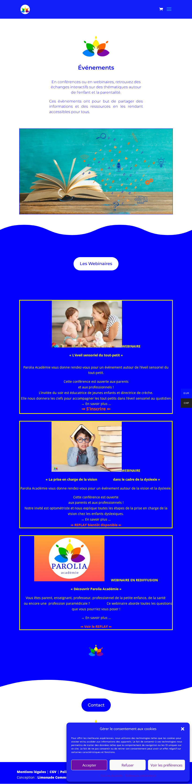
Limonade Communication (59, 777)
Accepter (89, 765)
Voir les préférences (166, 765)
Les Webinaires (96, 263)
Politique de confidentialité (140, 775)
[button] (182, 729)
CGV (53, 772)
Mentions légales (31, 772)
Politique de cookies (111, 775)
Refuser (128, 765)
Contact (96, 705)
